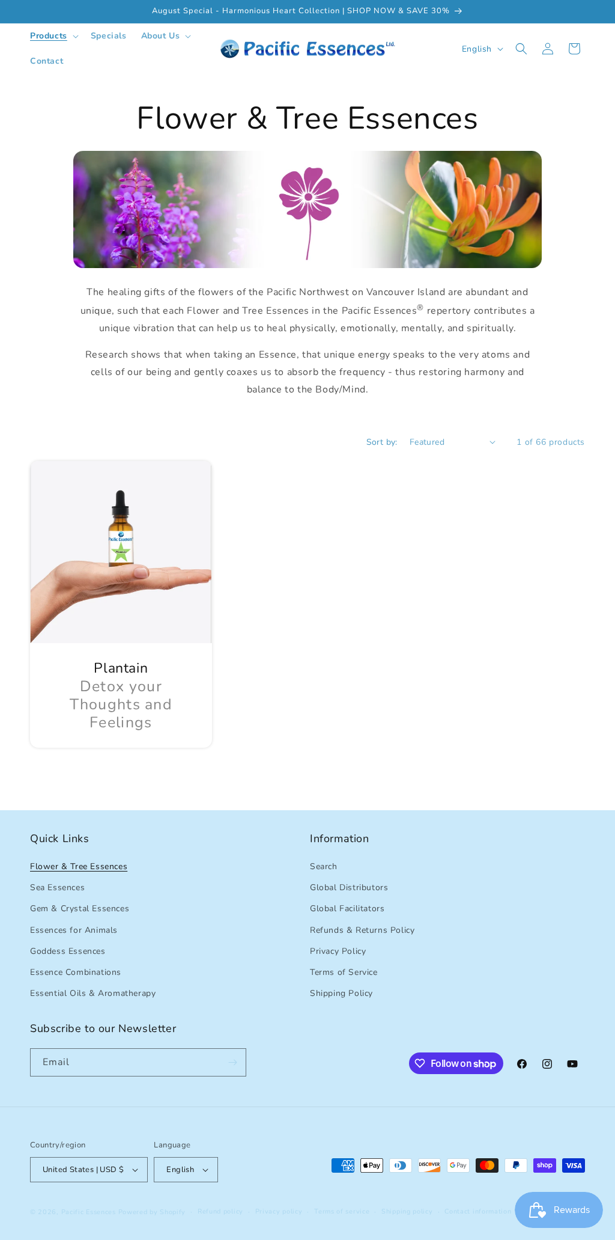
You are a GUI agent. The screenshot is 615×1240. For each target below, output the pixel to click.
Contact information (477, 1211)
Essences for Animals (74, 930)
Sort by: (382, 442)
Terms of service (341, 1211)
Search (324, 866)
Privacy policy (279, 1211)
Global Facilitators (347, 908)
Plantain (121, 668)
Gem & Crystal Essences (79, 908)
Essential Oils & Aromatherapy (93, 993)
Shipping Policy (341, 993)
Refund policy (220, 1211)
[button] (53, 36)
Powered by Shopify (152, 1212)
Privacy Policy (338, 951)
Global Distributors (349, 887)
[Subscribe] (232, 1062)
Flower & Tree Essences (78, 866)
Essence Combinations (75, 972)
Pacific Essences (88, 1212)
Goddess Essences (68, 951)
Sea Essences (57, 887)
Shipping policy (407, 1211)
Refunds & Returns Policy (362, 930)
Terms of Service (344, 972)
